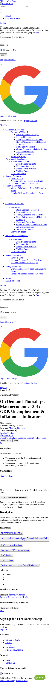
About (8, 16)
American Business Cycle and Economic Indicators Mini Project (24, 539)
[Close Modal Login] (1, 26)
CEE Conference (18, 173)
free (37, 33)
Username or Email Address (12, 37)
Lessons (8, 642)
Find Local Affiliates (14, 650)
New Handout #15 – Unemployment (15, 550)
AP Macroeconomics (25, 154)
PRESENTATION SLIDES (11, 533)
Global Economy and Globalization (31, 149)
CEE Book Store (12, 18)
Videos (8, 645)
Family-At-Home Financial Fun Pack (27, 193)
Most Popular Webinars (26, 169)
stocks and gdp (7, 560)
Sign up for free (30, 120)
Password (4, 45)
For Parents (10, 647)
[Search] (27, 6)
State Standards (6, 476)
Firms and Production (25, 147)
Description (32, 438)
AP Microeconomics (25, 151)
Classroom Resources (14, 130)
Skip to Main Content (9, 1)
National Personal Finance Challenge (27, 181)
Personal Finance (23, 137)
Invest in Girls (17, 178)
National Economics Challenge (24, 183)
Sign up (3, 629)
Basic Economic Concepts (27, 134)
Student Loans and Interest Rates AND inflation (19, 565)
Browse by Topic (18, 156)
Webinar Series (22, 171)
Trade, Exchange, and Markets (29, 139)
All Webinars (21, 161)
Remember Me (9, 50)
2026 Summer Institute (26, 164)
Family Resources (13, 186)
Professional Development (16, 159)
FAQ (7, 660)
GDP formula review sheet (11, 545)
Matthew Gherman (17, 428)
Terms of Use (21, 680)
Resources (19, 132)
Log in (3, 23)
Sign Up (3, 125)
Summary (22, 438)
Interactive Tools (12, 640)
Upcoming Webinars (25, 166)
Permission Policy (7, 680)
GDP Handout (6, 555)
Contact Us (10, 663)
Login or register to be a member (14, 497)
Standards (13, 438)
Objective (4, 438)
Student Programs (13, 176)
